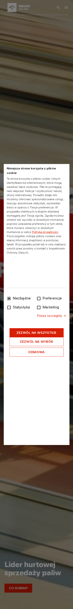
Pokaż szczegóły (49, 316)
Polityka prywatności (45, 232)
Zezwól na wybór (36, 341)
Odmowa (36, 352)
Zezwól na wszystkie (36, 333)
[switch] (39, 298)
